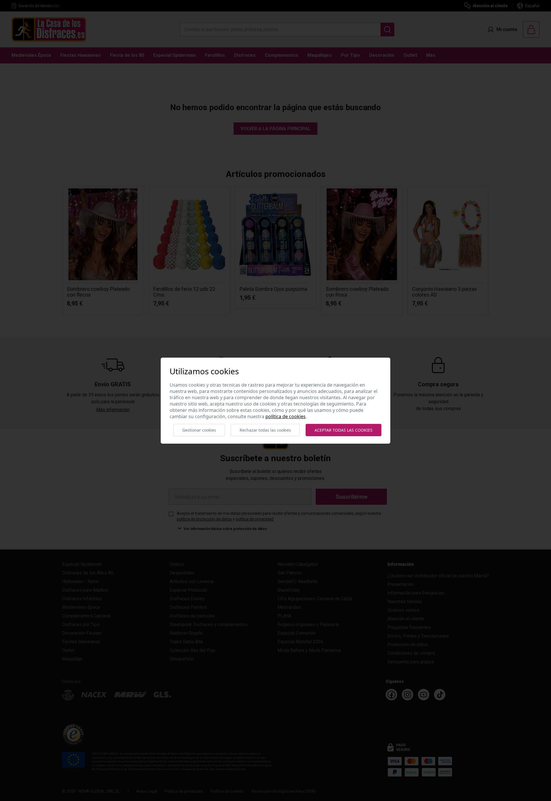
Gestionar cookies (199, 430)
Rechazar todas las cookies (265, 430)
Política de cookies (285, 416)
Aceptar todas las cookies (343, 430)
